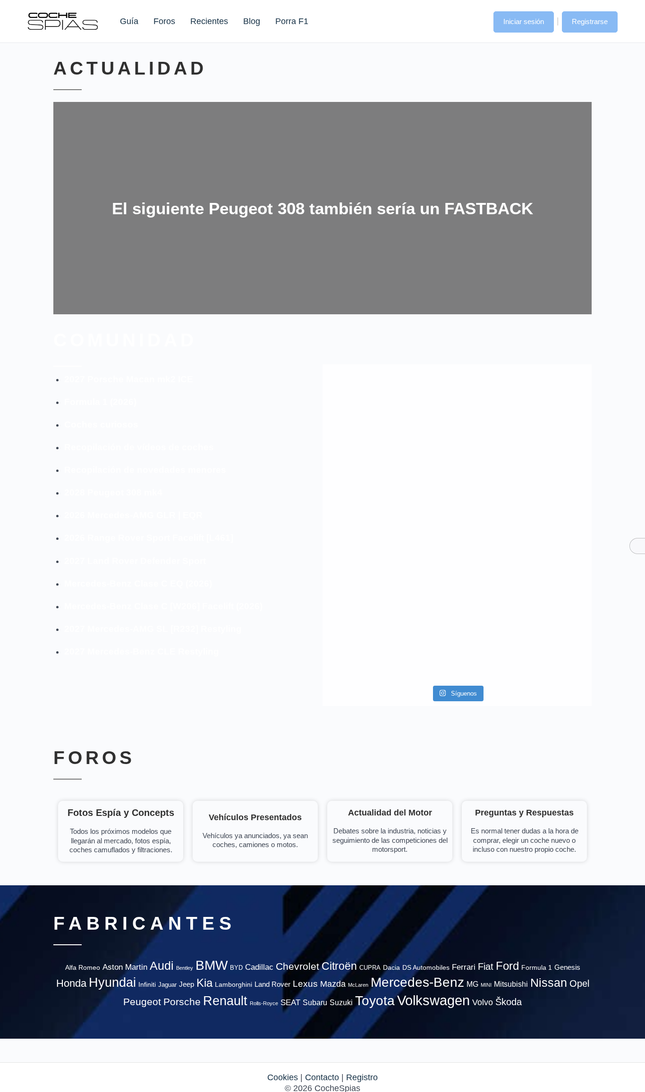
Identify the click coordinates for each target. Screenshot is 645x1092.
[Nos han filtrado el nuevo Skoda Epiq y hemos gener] (548, 622)
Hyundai (112, 982)
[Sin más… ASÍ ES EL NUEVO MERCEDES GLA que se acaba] (457, 397)
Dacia (391, 967)
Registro (362, 1077)
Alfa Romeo (82, 967)
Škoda (508, 1002)
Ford (507, 965)
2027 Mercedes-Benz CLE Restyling (141, 651)
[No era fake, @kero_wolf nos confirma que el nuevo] (457, 594)
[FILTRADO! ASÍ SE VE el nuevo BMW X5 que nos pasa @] (365, 485)
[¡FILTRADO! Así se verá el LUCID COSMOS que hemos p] (457, 502)
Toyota (375, 1000)
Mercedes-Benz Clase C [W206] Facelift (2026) (163, 606)
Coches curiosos (101, 424)
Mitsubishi (511, 984)
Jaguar (167, 984)
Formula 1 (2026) (100, 402)
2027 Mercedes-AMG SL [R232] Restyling (153, 629)
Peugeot (142, 1001)
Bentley (184, 968)
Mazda (333, 984)
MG (472, 984)
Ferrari (463, 967)
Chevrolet (297, 966)
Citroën (339, 966)
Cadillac (259, 967)
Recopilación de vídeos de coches (139, 447)
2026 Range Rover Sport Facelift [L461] (148, 538)
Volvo (482, 1002)
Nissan (548, 982)
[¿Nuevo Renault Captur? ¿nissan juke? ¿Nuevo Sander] (548, 507)
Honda (71, 983)
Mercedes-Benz (417, 982)
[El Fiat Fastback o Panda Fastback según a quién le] (365, 622)
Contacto (322, 1077)
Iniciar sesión (523, 21)
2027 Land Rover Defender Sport (135, 561)
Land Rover (272, 984)
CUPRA (370, 967)
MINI (486, 985)
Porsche (182, 1001)
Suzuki (341, 1002)
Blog (251, 21)
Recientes (209, 21)
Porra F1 (291, 21)
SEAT (290, 1002)
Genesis (567, 967)
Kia (204, 982)
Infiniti (147, 984)
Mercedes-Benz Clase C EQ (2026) (138, 583)
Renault (225, 1000)
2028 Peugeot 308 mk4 (113, 492)
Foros (164, 21)
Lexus (305, 984)
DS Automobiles (426, 967)
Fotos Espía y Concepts (121, 812)
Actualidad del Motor (390, 812)
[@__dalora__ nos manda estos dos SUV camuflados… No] (365, 403)
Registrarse (590, 21)
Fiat (485, 966)
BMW (211, 965)
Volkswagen (433, 1000)
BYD (236, 967)
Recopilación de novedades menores (145, 470)
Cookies (282, 1077)
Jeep (186, 984)
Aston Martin (124, 967)
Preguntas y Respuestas (524, 812)
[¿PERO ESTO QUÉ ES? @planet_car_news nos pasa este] (548, 408)
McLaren (358, 985)
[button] (477, 20)
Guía (129, 21)
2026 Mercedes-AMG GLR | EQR (133, 515)
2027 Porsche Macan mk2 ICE (128, 379)
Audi (162, 965)
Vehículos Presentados (255, 817)
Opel (579, 983)
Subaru (315, 1003)
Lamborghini (233, 984)
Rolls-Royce (264, 1003)
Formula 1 (536, 967)
